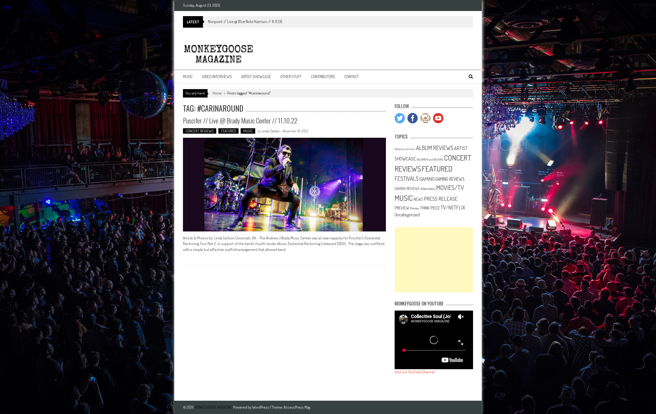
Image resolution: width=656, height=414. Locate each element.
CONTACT (351, 76)
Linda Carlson (270, 131)
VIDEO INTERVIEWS (217, 76)
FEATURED (228, 131)
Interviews (428, 188)
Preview (414, 208)
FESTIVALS (406, 178)
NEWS (418, 199)
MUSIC (188, 76)
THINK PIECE (430, 207)
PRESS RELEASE (441, 198)
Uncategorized (407, 214)
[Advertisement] (434, 259)
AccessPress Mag (297, 407)
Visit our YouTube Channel (415, 371)
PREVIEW (402, 207)
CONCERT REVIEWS (200, 131)
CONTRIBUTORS (323, 76)
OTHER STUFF (291, 76)
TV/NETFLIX (453, 207)
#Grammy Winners (405, 149)
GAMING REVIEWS (450, 179)
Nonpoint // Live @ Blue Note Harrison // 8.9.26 (245, 21)
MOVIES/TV (450, 188)
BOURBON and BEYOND (430, 159)
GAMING (427, 179)
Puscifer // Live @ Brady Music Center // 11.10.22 (240, 120)
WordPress (261, 407)
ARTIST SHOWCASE (256, 76)
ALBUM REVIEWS (434, 147)
